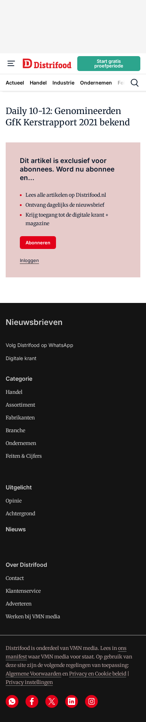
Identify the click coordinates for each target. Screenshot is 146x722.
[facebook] (32, 701)
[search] (134, 82)
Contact (15, 578)
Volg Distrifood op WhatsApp (39, 345)
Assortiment (20, 405)
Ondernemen (21, 443)
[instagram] (91, 701)
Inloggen (29, 260)
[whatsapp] (12, 701)
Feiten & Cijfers (24, 456)
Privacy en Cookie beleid (97, 674)
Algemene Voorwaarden (33, 674)
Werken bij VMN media (33, 616)
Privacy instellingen (29, 682)
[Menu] (11, 63)
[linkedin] (71, 701)
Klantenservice (23, 591)
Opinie (14, 501)
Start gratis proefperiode (108, 63)
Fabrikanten (20, 417)
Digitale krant (21, 358)
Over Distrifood (26, 564)
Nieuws (16, 529)
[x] (51, 701)
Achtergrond (20, 513)
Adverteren (19, 604)
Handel (14, 392)
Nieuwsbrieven (34, 322)
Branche (15, 430)
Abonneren (38, 242)
